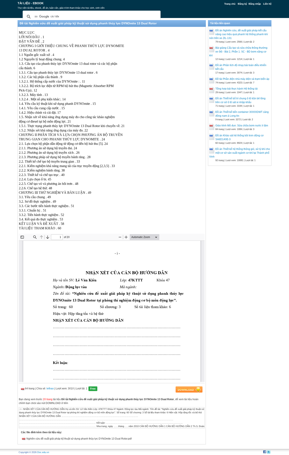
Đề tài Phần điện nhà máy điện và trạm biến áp (242, 78)
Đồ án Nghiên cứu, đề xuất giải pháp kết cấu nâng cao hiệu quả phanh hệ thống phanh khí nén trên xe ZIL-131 (238, 34)
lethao (50, 388)
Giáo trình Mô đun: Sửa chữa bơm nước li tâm (241, 125)
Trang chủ (229, 4)
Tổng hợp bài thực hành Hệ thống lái (236, 88)
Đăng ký (242, 4)
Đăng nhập (255, 4)
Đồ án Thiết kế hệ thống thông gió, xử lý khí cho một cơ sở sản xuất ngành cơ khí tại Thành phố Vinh (239, 153)
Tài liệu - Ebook (31, 3)
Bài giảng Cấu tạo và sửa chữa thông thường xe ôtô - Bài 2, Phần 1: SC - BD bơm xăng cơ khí (238, 51)
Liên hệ (267, 4)
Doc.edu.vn (43, 452)
